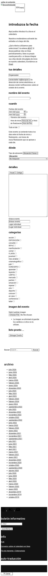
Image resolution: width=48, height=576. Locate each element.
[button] (3, 511)
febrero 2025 (14, 399)
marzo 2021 (13, 452)
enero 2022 (13, 431)
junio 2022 (13, 423)
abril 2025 (13, 396)
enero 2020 (13, 489)
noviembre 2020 (15, 463)
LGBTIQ (12, 275)
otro (10, 288)
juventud (12, 256)
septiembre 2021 (15, 439)
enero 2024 (13, 404)
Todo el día (13, 127)
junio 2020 (13, 476)
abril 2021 (13, 449)
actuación (12, 283)
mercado (12, 277)
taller (11, 301)
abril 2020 (13, 481)
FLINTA (12, 254)
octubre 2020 (14, 465)
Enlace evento (14, 219)
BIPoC (11, 246)
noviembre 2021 (15, 436)
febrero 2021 (14, 455)
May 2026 (13, 375)
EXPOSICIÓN (14, 240)
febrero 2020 (14, 487)
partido (11, 280)
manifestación (14, 248)
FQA (2, 542)
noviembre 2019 (15, 495)
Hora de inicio (15, 121)
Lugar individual (15, 224)
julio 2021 (12, 441)
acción (11, 238)
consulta (12, 243)
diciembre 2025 (15, 388)
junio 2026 (13, 372)
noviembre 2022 (15, 415)
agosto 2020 (14, 471)
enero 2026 (13, 386)
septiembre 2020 (15, 468)
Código (19, 173)
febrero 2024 (14, 401)
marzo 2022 (13, 425)
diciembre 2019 (15, 492)
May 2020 (13, 479)
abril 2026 (13, 378)
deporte (12, 291)
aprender (12, 270)
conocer (12, 293)
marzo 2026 (13, 380)
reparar (11, 285)
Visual (12, 173)
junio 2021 (13, 444)
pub (10, 264)
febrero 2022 (14, 428)
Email (11, 64)
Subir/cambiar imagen (17, 312)
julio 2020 (12, 473)
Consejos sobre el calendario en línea (15, 546)
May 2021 (13, 447)
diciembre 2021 (15, 433)
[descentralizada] (8, 5)
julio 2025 (12, 391)
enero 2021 (13, 457)
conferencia (13, 299)
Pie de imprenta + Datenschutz (13, 551)
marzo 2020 (13, 484)
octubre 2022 (14, 417)
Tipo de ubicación (15, 153)
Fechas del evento (16, 109)
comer (11, 251)
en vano (12, 296)
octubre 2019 (14, 497)
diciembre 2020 (15, 460)
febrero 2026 (14, 383)
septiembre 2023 (15, 407)
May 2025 (13, 394)
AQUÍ (30, 48)
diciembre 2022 (15, 412)
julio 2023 (12, 409)
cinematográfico (15, 262)
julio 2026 (12, 370)
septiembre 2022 (15, 420)
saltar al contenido (8, 2)
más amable (13, 259)
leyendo (12, 272)
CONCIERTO (13, 267)
